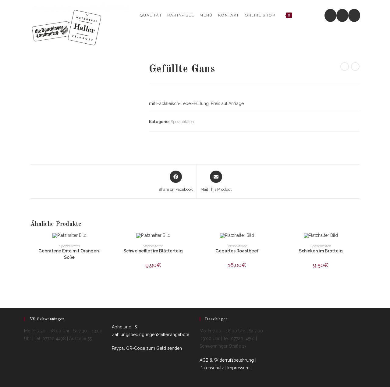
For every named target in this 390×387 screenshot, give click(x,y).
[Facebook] (330, 15)
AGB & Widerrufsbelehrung (227, 360)
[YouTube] (354, 15)
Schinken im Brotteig (321, 250)
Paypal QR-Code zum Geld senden (147, 348)
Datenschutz (212, 367)
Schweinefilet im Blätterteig (153, 250)
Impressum (238, 367)
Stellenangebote (173, 334)
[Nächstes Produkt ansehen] (355, 66)
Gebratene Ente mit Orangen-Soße (69, 254)
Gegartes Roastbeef (237, 250)
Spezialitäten (182, 121)
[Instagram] (342, 15)
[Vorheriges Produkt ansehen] (344, 66)
